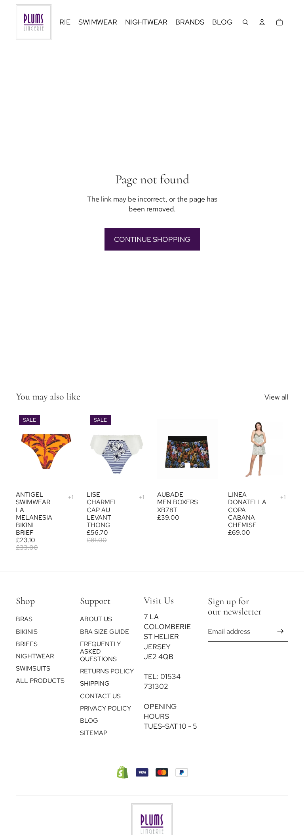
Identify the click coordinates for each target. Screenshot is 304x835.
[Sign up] (280, 631)
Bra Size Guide (104, 632)
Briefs (27, 644)
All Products (40, 681)
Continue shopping (152, 239)
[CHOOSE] (64, 474)
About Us (96, 619)
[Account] (262, 22)
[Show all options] (71, 497)
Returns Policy (107, 671)
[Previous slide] (95, 449)
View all (276, 396)
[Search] (245, 22)
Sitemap (93, 733)
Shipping (95, 684)
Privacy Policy (105, 708)
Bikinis (27, 632)
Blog (89, 720)
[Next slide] (138, 449)
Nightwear (35, 656)
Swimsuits (33, 668)
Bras (24, 619)
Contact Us (100, 696)
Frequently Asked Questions (100, 651)
